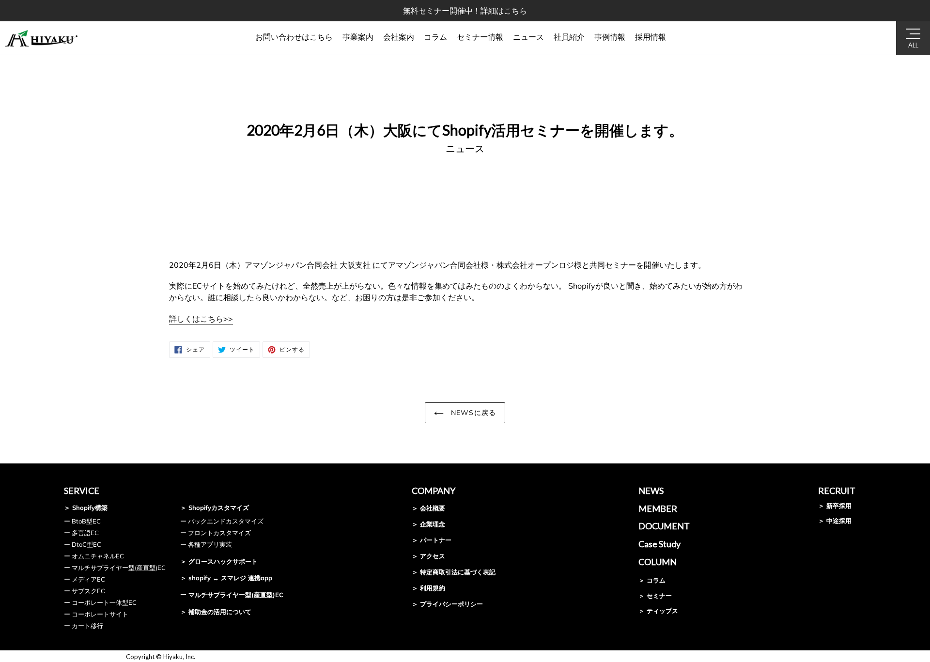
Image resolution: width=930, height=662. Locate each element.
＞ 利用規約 (428, 588)
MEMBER (657, 508)
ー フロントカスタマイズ (215, 533)
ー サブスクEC (84, 591)
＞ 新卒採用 (835, 505)
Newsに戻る (472, 412)
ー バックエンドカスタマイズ (222, 521)
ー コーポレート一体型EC (100, 602)
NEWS (651, 490)
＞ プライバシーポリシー (447, 604)
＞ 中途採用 (835, 520)
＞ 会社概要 (428, 508)
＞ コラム (652, 580)
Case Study (659, 544)
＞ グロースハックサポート (219, 561)
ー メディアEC (84, 579)
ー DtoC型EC (82, 544)
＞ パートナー (431, 540)
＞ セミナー (655, 596)
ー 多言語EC (81, 533)
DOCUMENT (664, 526)
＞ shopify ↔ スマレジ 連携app (226, 578)
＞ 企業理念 (428, 524)
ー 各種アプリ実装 (206, 544)
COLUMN (657, 561)
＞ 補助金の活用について (215, 612)
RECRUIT (836, 490)
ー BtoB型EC (82, 521)
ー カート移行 (83, 626)
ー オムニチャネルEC (94, 556)
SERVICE (81, 490)
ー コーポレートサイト (96, 614)
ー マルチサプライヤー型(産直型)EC (115, 567)
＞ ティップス (658, 611)
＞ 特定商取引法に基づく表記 (454, 572)
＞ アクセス (428, 556)
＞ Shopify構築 (86, 507)
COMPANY (433, 490)
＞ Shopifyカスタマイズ (214, 507)
